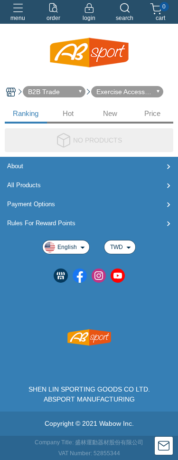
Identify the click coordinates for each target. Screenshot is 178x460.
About (15, 166)
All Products (24, 185)
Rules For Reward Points (41, 223)
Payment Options (31, 204)
